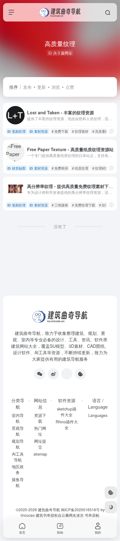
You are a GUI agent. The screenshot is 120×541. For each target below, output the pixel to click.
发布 (27, 87)
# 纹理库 (105, 204)
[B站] (80, 373)
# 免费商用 (60, 168)
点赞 (70, 87)
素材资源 (41, 131)
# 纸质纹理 (80, 168)
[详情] (111, 131)
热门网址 (40, 431)
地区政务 (18, 469)
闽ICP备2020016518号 (80, 509)
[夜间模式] (111, 507)
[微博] (53, 373)
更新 (41, 87)
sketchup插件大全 (66, 412)
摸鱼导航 (18, 482)
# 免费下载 (60, 131)
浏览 (55, 87)
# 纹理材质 (100, 168)
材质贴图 (19, 168)
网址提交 (40, 444)
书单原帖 (92, 515)
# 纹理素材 (80, 131)
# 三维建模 (60, 204)
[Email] (66, 373)
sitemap (40, 454)
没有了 (60, 226)
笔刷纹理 (19, 131)
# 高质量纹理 (102, 131)
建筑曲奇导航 (28, 333)
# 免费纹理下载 (83, 204)
